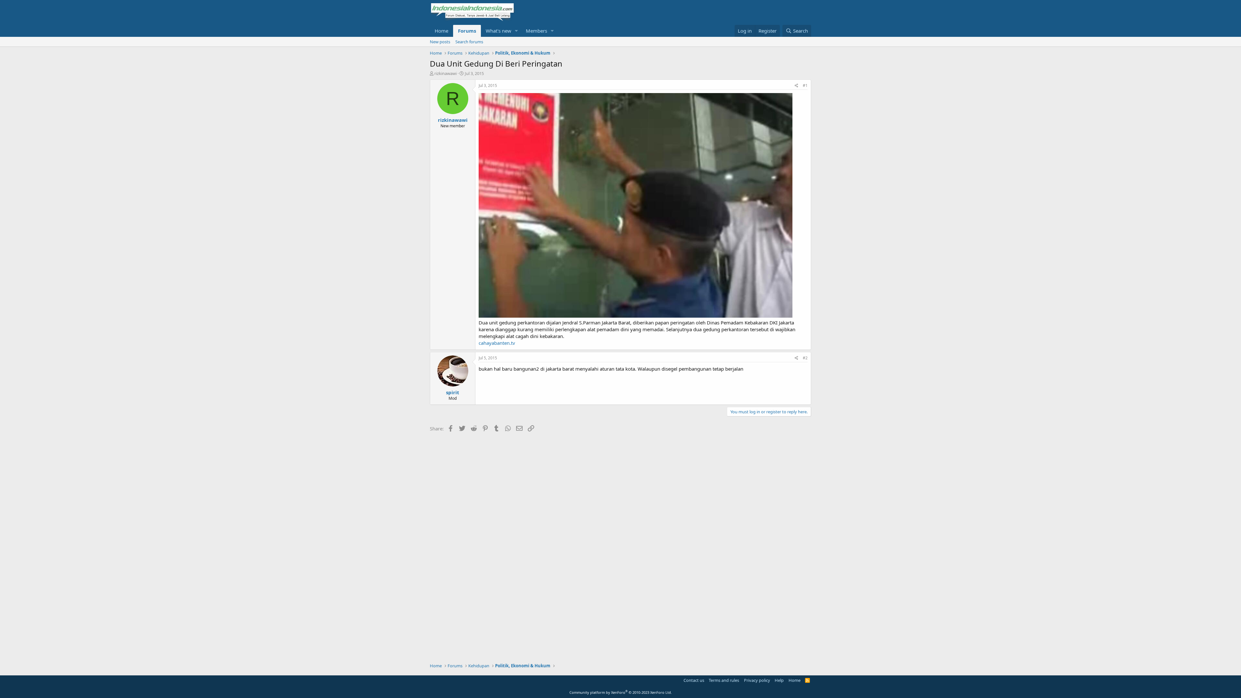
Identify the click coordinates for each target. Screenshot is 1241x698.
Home (441, 30)
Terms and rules (724, 680)
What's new (498, 30)
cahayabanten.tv (497, 343)
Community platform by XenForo (620, 692)
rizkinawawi (445, 73)
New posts (440, 42)
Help (779, 680)
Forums (467, 30)
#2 (805, 358)
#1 (805, 85)
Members (536, 30)
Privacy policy (757, 680)
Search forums (469, 42)
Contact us (694, 680)
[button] (516, 31)
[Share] (796, 86)
